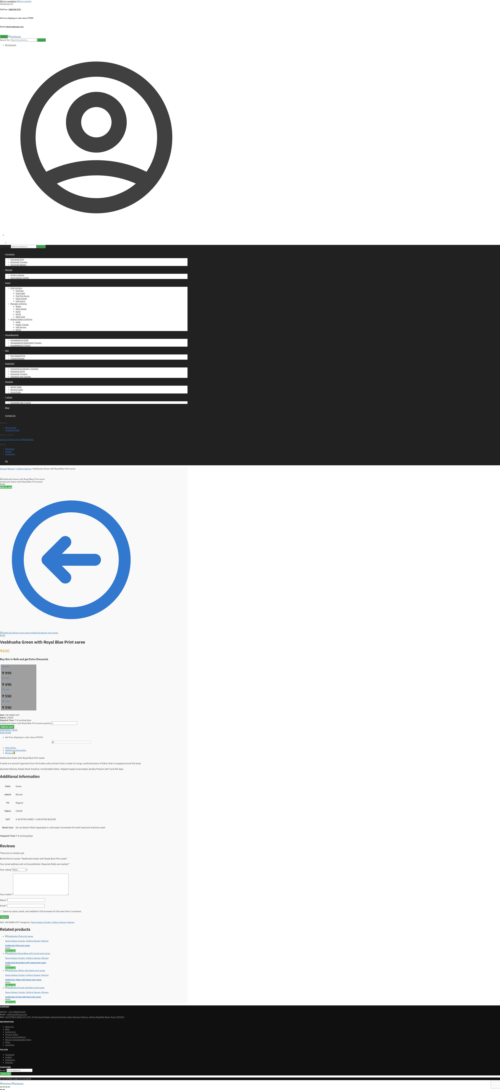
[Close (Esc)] (9, 1086)
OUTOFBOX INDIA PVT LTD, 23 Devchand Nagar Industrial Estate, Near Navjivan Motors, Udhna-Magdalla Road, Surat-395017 (64, 1017)
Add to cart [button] (10, 950)
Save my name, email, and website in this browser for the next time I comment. (42, 911)
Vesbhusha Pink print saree (17, 945)
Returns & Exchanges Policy (18, 1039)
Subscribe (5, 1073)
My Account (10, 45)
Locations (9, 1045)
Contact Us (10, 1032)
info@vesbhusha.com (15, 27)
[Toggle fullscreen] (4, 1086)
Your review (6, 894)
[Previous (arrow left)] (1, 1089)
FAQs (7, 1042)
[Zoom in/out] (1, 1086)
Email (3, 905)
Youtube (9, 1062)
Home (3, 468)
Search (41, 40)
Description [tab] (10, 747)
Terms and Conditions (15, 1037)
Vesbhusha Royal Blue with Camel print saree (25, 962)
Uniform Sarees (23, 468)
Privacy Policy (11, 1034)
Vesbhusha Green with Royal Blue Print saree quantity (25, 723)
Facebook (9, 449)
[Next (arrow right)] (4, 1089)
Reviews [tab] (10, 753)
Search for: (5, 40)
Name (3, 900)
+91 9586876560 (17, 1011)
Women (11, 468)
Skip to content (24, 1)
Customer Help (12, 430)
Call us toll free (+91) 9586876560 (17, 439)
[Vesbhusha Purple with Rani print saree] (24, 987)
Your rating (6, 869)
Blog (7, 1029)
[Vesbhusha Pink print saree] (19, 936)
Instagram (10, 454)
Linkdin (8, 1057)
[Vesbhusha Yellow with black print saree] (25, 970)
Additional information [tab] (15, 750)
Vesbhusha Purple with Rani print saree (23, 997)
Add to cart (6, 487)
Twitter (8, 451)
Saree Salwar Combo (41, 922)
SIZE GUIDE (5, 732)
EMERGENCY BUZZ (8, 730)
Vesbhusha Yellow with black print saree (23, 979)
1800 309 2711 (15, 9)
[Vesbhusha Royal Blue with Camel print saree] (27, 953)
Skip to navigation (8, 1)
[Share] (6, 1086)
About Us (9, 1026)
